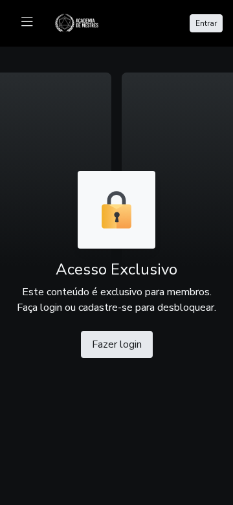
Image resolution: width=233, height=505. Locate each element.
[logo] (84, 22)
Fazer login (117, 344)
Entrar (206, 23)
